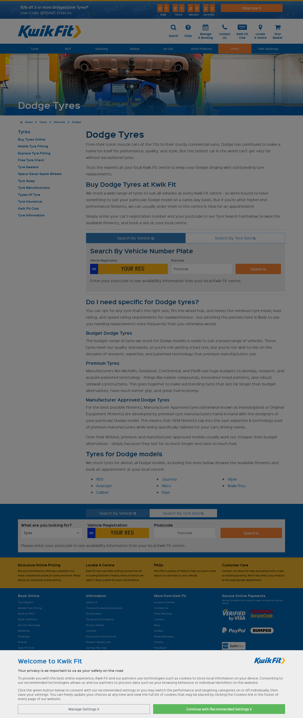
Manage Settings (82, 709)
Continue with (218, 709)
